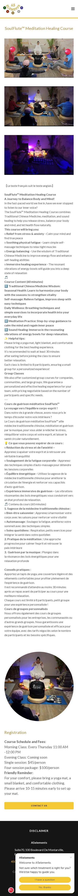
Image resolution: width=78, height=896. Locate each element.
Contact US (39, 805)
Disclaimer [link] (39, 830)
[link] (13, 8)
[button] (73, 8)
